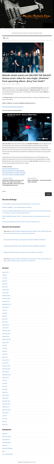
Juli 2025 (4, 310)
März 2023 (5, 392)
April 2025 (4, 319)
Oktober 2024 (5, 336)
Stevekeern (6, 252)
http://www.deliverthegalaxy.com (10, 168)
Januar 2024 (5, 363)
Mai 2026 (4, 281)
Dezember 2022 (6, 401)
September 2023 (6, 374)
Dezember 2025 (6, 295)
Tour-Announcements (7, 454)
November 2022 (6, 404)
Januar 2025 (5, 327)
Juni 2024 (4, 348)
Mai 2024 (4, 351)
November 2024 (6, 333)
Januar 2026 (5, 292)
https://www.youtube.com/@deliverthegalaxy (13, 174)
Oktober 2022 (5, 407)
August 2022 (5, 412)
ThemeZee (33, 462)
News (18, 84)
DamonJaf (6, 239)
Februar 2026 (5, 289)
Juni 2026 (4, 278)
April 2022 (4, 424)
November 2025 (6, 298)
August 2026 (5, 272)
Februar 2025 (5, 325)
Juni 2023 (4, 383)
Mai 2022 (4, 421)
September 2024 (6, 339)
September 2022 (6, 409)
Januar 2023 (5, 398)
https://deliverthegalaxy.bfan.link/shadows (12, 106)
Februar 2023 (5, 395)
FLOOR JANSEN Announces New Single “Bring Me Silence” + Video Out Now (21, 204)
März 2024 (5, 357)
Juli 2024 (4, 345)
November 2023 (6, 368)
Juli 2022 (4, 415)
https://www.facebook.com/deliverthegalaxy (13, 170)
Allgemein (4, 433)
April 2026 (4, 284)
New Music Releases (7, 448)
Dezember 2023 (6, 366)
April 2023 (4, 389)
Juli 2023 (4, 380)
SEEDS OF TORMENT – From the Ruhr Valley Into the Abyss (17, 207)
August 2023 (5, 377)
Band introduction (6, 436)
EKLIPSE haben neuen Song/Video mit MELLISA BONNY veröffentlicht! (27, 239)
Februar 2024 (5, 360)
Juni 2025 (4, 313)
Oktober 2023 (5, 371)
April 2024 (4, 354)
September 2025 (6, 304)
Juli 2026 (4, 275)
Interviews (4, 445)
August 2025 (5, 307)
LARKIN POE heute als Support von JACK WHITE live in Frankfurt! (27, 252)
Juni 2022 (4, 418)
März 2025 (5, 322)
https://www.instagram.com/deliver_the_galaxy (14, 172)
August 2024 (5, 342)
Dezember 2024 (6, 330)
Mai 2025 (4, 316)
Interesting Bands (6, 442)
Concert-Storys (6, 439)
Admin (13, 84)
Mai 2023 (4, 386)
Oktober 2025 (5, 301)
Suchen (4, 191)
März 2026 (5, 286)
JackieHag (6, 246)
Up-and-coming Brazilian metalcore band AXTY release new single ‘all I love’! (21, 221)
